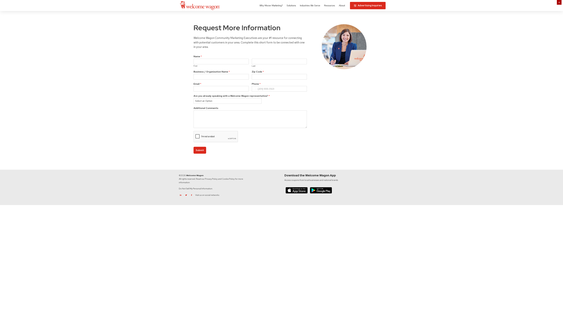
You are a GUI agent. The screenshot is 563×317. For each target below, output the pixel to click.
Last (253, 66)
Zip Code (258, 71)
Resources (329, 5)
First (195, 66)
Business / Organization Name (212, 71)
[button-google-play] (321, 190)
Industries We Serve (310, 5)
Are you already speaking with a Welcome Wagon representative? (232, 96)
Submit (200, 150)
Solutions (291, 5)
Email (197, 83)
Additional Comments (206, 108)
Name (198, 56)
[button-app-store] (297, 190)
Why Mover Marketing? (271, 5)
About (342, 5)
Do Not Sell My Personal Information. (196, 188)
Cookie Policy (228, 179)
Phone (256, 83)
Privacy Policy (211, 179)
